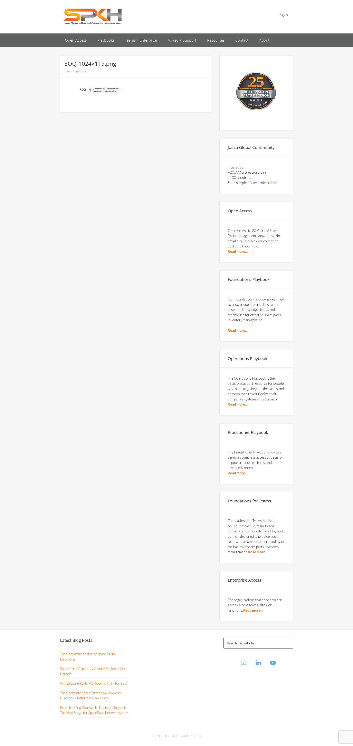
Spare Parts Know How (92, 16)
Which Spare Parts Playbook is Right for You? (93, 683)
